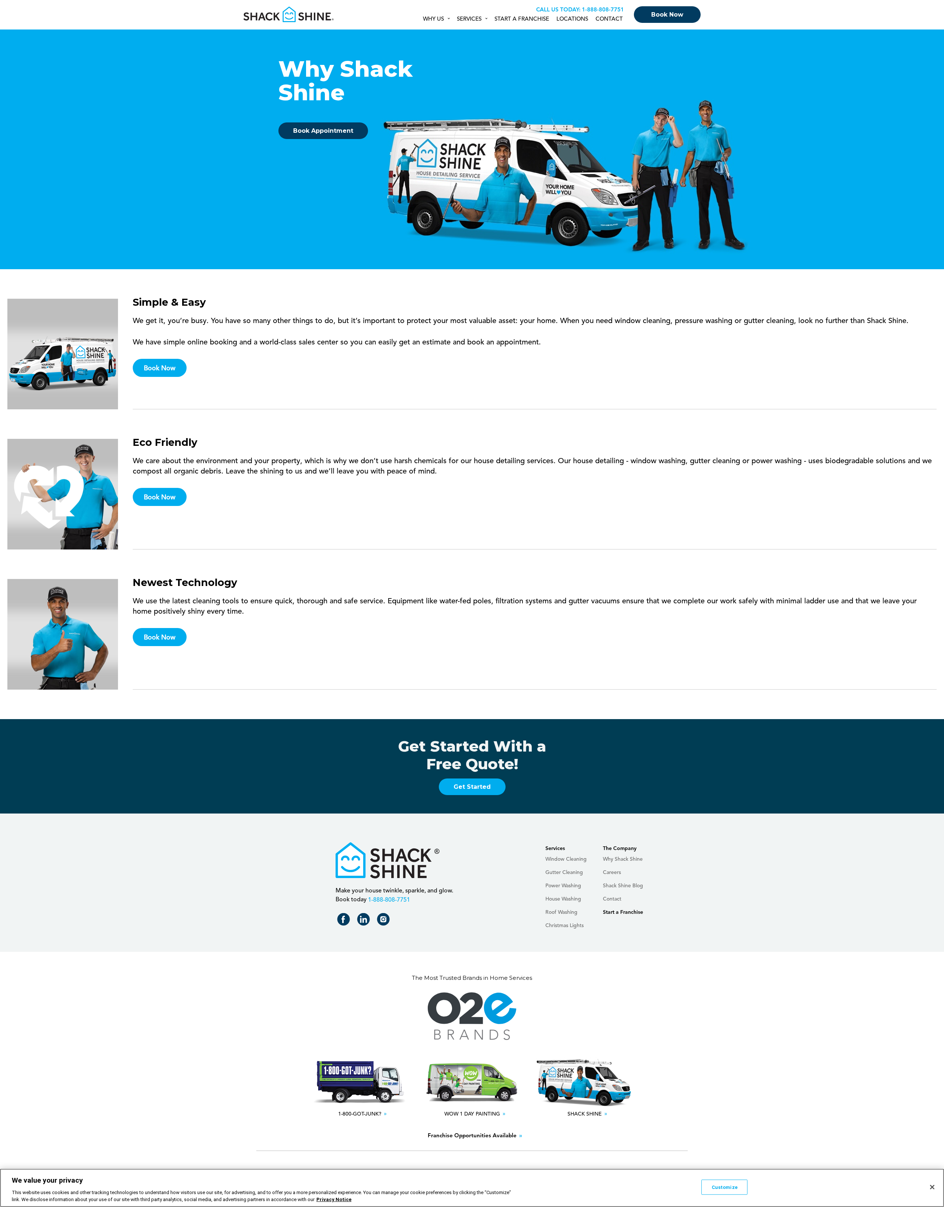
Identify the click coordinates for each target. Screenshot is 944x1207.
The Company (619, 848)
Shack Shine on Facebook (345, 921)
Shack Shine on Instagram (385, 921)
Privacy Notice (333, 1199)
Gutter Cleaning (564, 872)
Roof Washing (561, 912)
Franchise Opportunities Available (472, 1136)
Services (469, 19)
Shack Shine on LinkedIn (365, 921)
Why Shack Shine (623, 859)
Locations (572, 19)
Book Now (667, 14)
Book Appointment (323, 130)
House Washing (563, 899)
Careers (612, 872)
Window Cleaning (566, 859)
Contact (609, 19)
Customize (725, 1187)
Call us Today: (558, 10)
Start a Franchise (521, 19)
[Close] (932, 1187)
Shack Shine (288, 14)
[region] (472, 1188)
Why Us (433, 19)
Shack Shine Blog (623, 885)
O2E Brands (472, 1016)
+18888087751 (602, 10)
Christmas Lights (564, 925)
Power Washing (563, 885)
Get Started (472, 786)
